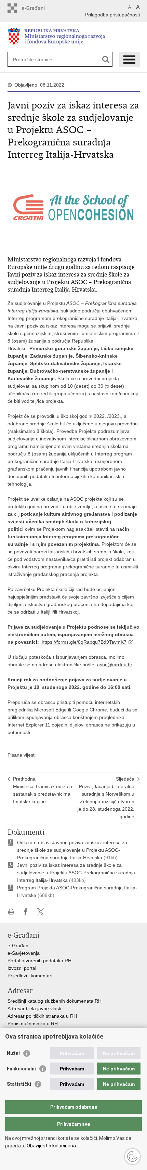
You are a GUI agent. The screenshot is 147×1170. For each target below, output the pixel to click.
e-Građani (18, 945)
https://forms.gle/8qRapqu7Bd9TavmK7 (84, 642)
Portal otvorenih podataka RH (39, 960)
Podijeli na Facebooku (25, 911)
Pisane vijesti (22, 755)
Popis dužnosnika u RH (33, 1023)
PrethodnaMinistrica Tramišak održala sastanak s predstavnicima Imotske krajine (42, 790)
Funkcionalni (21, 1068)
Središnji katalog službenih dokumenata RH (55, 1001)
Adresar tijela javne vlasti (34, 1008)
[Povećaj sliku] (74, 206)
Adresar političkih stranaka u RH (42, 1016)
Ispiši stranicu (11, 911)
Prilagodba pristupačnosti (112, 14)
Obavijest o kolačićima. (51, 1145)
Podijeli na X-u (40, 911)
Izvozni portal (22, 968)
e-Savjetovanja (24, 953)
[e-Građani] (37, 8)
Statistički (19, 1084)
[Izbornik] (129, 59)
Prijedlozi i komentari (30, 975)
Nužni (13, 1053)
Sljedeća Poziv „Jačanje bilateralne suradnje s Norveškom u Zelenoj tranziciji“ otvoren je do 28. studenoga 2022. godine (106, 797)
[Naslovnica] (74, 37)
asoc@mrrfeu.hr (114, 664)
